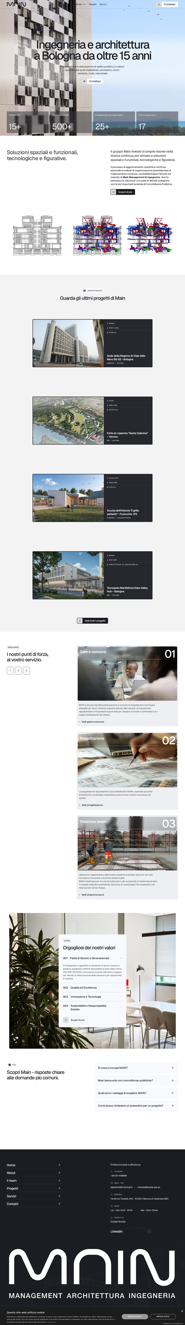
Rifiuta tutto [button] (163, 1316)
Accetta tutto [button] (135, 1316)
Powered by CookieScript (173, 1324)
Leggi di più (51, 1322)
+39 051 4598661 (119, 1175)
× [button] (182, 1311)
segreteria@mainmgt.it (121, 1187)
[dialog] (92, 1316)
